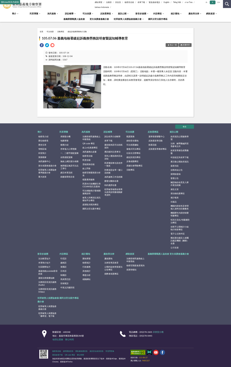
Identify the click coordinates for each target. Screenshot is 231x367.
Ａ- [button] (206, 2)
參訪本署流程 (66, 173)
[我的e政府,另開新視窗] (149, 353)
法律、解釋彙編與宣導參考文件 (180, 145)
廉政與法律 (193, 14)
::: (1, 25)
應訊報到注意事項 (112, 152)
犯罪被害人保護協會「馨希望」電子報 (47, 314)
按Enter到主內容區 (10, 2)
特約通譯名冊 (110, 185)
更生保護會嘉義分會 (99, 19)
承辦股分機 (65, 137)
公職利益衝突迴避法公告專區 (113, 268)
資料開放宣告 (68, 351)
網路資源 (210, 14)
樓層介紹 (64, 145)
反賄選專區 (105, 14)
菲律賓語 (64, 284)
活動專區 (60, 32)
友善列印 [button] (186, 45)
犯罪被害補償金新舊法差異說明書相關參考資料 (113, 192)
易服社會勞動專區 (134, 166)
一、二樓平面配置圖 (69, 153)
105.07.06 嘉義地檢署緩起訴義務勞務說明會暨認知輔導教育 (85, 38)
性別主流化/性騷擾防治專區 (180, 221)
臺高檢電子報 (57, 355)
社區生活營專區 (133, 153)
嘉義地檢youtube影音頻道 (48, 272)
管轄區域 (42, 149)
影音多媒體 (141, 14)
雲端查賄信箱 (88, 164)
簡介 (14, 14)
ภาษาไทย (188, 2)
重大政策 (42, 177)
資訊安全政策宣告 (96, 351)
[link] (42, 45)
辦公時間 (69, 340)
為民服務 (51, 14)
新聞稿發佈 (176, 174)
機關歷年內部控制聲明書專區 (180, 214)
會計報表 (175, 198)
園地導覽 (86, 259)
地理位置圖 (57, 340)
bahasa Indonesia (102, 7)
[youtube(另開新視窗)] (156, 353)
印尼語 (63, 259)
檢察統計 (86, 263)
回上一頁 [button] (173, 45)
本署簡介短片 (44, 263)
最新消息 (175, 166)
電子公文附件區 (178, 234)
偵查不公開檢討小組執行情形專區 (180, 228)
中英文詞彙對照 (67, 288)
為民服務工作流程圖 (113, 177)
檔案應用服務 (88, 180)
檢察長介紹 (43, 137)
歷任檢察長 (43, 141)
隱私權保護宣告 (81, 351)
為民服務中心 (44, 162)
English (166, 2)
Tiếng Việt (177, 2)
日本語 (63, 271)
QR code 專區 (88, 144)
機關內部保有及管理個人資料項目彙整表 (180, 207)
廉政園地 (108, 259)
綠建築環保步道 (67, 177)
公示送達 (175, 248)
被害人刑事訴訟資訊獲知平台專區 (91, 199)
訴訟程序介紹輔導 (112, 137)
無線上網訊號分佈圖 (69, 162)
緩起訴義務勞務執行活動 (77, 32)
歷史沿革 (42, 145)
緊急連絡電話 (154, 2)
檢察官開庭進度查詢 (135, 266)
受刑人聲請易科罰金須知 (113, 157)
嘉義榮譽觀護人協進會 (74, 19)
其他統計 (86, 271)
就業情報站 (131, 270)
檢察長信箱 (129, 2)
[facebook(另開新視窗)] (162, 353)
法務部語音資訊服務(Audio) (47, 283)
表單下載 (141, 2)
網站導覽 (98, 2)
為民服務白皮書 (89, 152)
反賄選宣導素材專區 (158, 149)
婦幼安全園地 (132, 141)
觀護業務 (130, 137)
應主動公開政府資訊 (180, 162)
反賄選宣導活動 (156, 141)
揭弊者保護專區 (111, 274)
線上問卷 (86, 169)
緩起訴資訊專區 (133, 157)
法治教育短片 (44, 259)
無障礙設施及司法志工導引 (69, 167)
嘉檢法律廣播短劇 (46, 278)
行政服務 (86, 267)
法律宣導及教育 (111, 263)
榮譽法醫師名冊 (111, 181)
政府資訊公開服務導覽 (180, 138)
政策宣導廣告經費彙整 (180, 152)
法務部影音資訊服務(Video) (47, 290)
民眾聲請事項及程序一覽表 (113, 164)
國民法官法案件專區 (158, 19)
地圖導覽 (64, 141)
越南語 (63, 263)
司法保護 (87, 14)
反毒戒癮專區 (132, 162)
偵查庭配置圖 (66, 157)
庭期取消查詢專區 (90, 205)
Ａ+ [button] (218, 2)
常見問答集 (109, 351)
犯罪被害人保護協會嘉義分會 (128, 19)
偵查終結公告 (177, 170)
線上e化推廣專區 (90, 148)
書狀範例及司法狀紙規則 (113, 146)
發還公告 (175, 178)
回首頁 (118, 2)
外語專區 (157, 14)
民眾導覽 (34, 14)
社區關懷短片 (44, 267)
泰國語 (63, 267)
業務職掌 (42, 157)
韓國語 (63, 275)
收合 (184, 127)
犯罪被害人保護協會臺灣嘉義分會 (47, 171)
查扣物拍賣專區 (178, 194)
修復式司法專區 (133, 149)
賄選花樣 (153, 145)
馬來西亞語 (65, 279)
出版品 (174, 202)
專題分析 (86, 275)
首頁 (41, 32)
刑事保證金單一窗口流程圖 (113, 171)
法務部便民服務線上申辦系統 (91, 138)
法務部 (109, 2)
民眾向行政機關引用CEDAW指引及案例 (91, 185)
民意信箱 (86, 160)
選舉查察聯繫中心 (157, 137)
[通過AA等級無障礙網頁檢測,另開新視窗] (137, 353)
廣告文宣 (175, 189)
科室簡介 (42, 153)
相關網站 (86, 279)
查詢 (227, 4)
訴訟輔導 (69, 14)
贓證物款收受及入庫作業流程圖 (180, 183)
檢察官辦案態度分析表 (91, 174)
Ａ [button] (212, 2)
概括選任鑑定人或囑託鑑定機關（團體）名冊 (180, 241)
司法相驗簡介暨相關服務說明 (91, 192)
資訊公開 (122, 14)
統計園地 (175, 14)
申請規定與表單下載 (180, 158)
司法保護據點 (132, 145)
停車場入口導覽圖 (68, 149)
